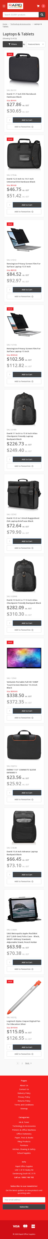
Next (27, 1063)
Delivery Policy (24, 1093)
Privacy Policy (24, 1097)
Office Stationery (24, 1133)
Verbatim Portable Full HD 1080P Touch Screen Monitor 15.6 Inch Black (22, 685)
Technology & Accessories (24, 1126)
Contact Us (24, 1089)
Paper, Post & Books (24, 1137)
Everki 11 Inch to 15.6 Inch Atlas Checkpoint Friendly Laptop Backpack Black (22, 436)
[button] (13, 44)
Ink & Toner (24, 1122)
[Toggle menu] (3, 6)
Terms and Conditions (24, 1104)
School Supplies (24, 1153)
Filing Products (24, 1141)
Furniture (24, 1145)
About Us (24, 1085)
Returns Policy (24, 1100)
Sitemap (24, 1108)
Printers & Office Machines (24, 1130)
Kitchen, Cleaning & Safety (24, 1149)
